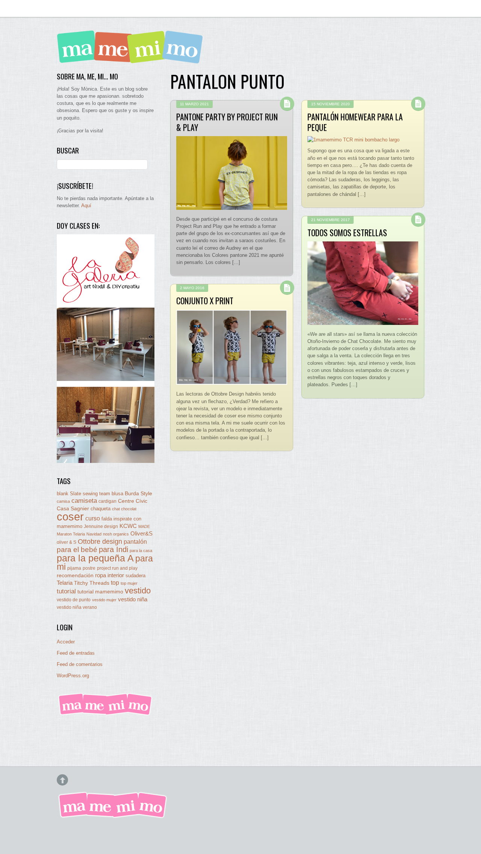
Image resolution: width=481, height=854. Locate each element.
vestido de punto (74, 599)
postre (89, 568)
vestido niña (132, 599)
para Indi (113, 549)
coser (70, 516)
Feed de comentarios (80, 664)
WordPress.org (73, 675)
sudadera (135, 575)
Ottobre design (100, 541)
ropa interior (109, 575)
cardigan (107, 501)
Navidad (93, 534)
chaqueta (100, 508)
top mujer (129, 583)
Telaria (65, 582)
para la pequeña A (95, 558)
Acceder (66, 642)
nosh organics (116, 534)
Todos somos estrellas (347, 232)
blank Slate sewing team (83, 493)
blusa (117, 493)
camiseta (84, 500)
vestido (138, 590)
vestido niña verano (77, 607)
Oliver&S (141, 534)
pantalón (135, 541)
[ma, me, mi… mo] (132, 58)
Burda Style (138, 493)
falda (106, 519)
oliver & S (66, 542)
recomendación (75, 575)
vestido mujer (104, 600)
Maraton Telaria (71, 534)
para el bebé (77, 550)
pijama (74, 568)
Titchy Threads (91, 583)
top (115, 582)
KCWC (128, 526)
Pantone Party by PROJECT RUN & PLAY (227, 122)
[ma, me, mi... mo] (105, 714)
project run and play (117, 568)
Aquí (86, 205)
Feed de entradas (76, 653)
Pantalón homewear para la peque (355, 122)
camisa (63, 501)
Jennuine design (101, 526)
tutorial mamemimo (100, 592)
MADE (144, 526)
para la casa (141, 550)
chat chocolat (124, 509)
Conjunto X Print (204, 300)
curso (92, 518)
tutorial (66, 591)
